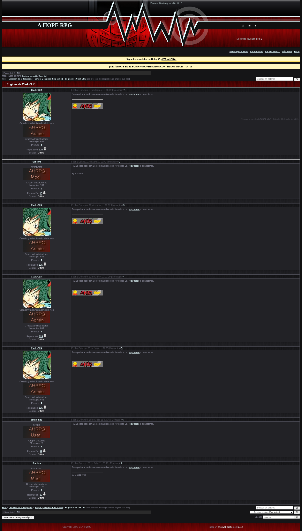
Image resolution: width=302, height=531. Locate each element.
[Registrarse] (249, 25)
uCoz (240, 527)
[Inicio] (243, 25)
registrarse (134, 94)
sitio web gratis (225, 527)
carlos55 (33, 76)
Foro (4, 79)
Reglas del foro (272, 51)
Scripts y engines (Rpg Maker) (49, 79)
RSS (259, 39)
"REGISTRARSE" (184, 66)
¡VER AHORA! (168, 59)
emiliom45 (36, 419)
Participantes (256, 51)
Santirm (25, 76)
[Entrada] (256, 25)
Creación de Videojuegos (20, 79)
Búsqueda (287, 51)
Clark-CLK (42, 76)
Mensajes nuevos (239, 51)
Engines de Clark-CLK (75, 79)
